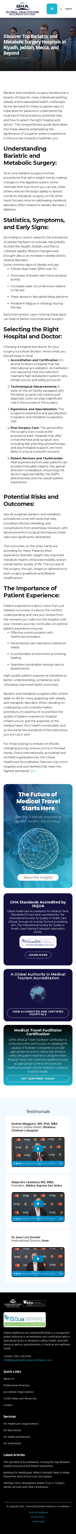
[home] (22, 9)
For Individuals (12, 1443)
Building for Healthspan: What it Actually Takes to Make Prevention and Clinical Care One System (36, 1474)
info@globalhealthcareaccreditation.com (28, 1360)
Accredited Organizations (19, 1391)
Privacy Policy (38, 1516)
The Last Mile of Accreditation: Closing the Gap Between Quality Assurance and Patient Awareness (37, 1464)
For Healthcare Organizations (21, 1423)
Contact (8, 1405)
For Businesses (12, 1430)
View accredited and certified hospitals (38, 1013)
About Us (9, 1378)
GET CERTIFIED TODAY (38, 1078)
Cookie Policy (38, 1521)
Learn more (38, 955)
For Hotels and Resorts (17, 1436)
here (33, 771)
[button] (52, 9)
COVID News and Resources (20, 1398)
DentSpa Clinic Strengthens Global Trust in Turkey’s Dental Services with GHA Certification (34, 1485)
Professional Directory (17, 1385)
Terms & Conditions (38, 1512)
